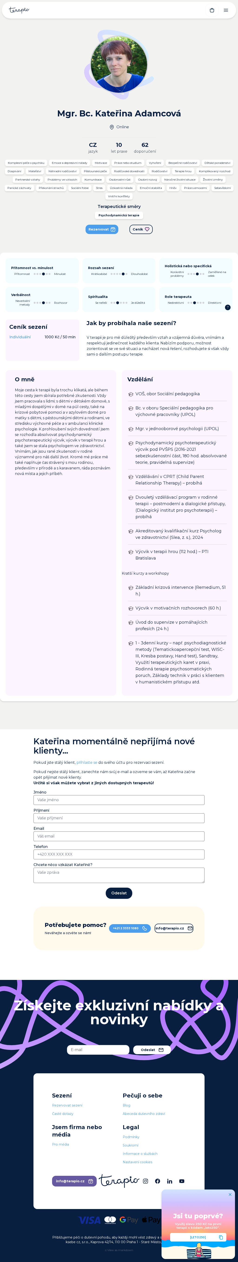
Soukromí (130, 1145)
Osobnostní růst (120, 179)
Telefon (40, 846)
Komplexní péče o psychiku (26, 163)
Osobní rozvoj (147, 179)
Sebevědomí (222, 188)
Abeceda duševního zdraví (144, 1114)
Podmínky (131, 1137)
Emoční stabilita (151, 188)
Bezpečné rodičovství (183, 163)
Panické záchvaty (19, 188)
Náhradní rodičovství (62, 171)
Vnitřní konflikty (119, 196)
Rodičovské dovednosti (129, 171)
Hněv (173, 188)
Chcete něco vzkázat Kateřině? (63, 865)
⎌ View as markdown (119, 1250)
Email (38, 828)
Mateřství (35, 171)
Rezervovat (99, 229)
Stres (99, 188)
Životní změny (213, 179)
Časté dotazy (62, 1114)
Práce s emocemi (195, 188)
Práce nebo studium (128, 163)
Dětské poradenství (217, 163)
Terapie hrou (183, 171)
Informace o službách (140, 1154)
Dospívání (14, 171)
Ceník (138, 229)
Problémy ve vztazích (62, 179)
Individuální (20, 337)
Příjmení (41, 810)
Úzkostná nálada (121, 188)
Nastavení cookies (137, 1162)
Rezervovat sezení (67, 1105)
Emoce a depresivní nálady (69, 163)
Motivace (101, 163)
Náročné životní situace (179, 179)
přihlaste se (86, 762)
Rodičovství (159, 171)
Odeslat (119, 893)
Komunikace (93, 179)
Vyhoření (155, 163)
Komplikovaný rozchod (214, 171)
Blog (126, 1105)
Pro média (60, 1144)
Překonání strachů (51, 188)
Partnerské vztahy (27, 179)
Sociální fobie (80, 188)
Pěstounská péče (95, 171)
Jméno (39, 792)
